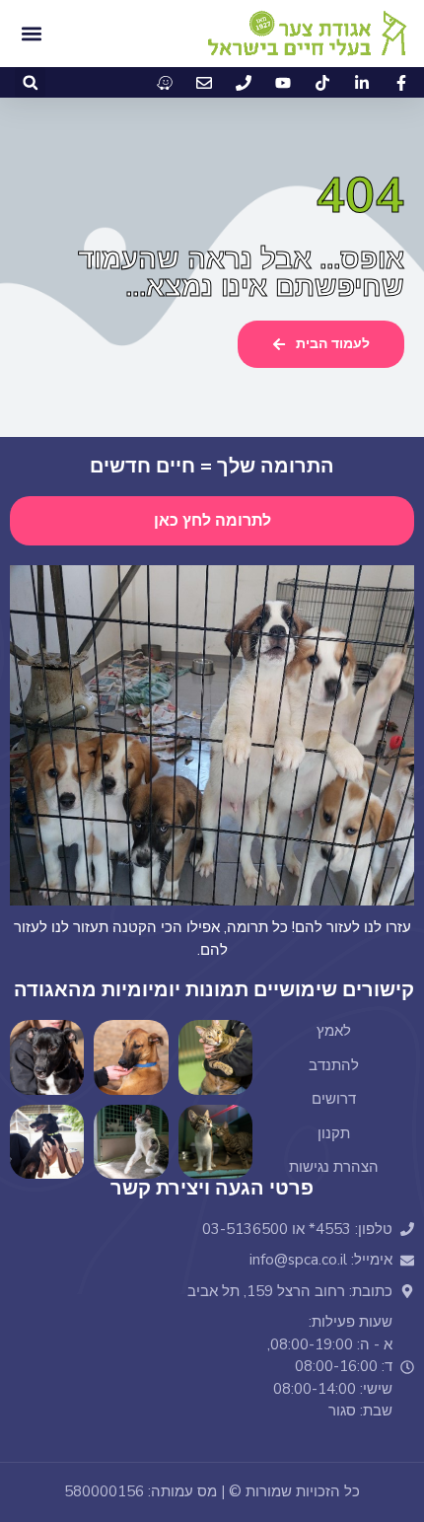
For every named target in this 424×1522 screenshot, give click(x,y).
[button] (30, 82)
